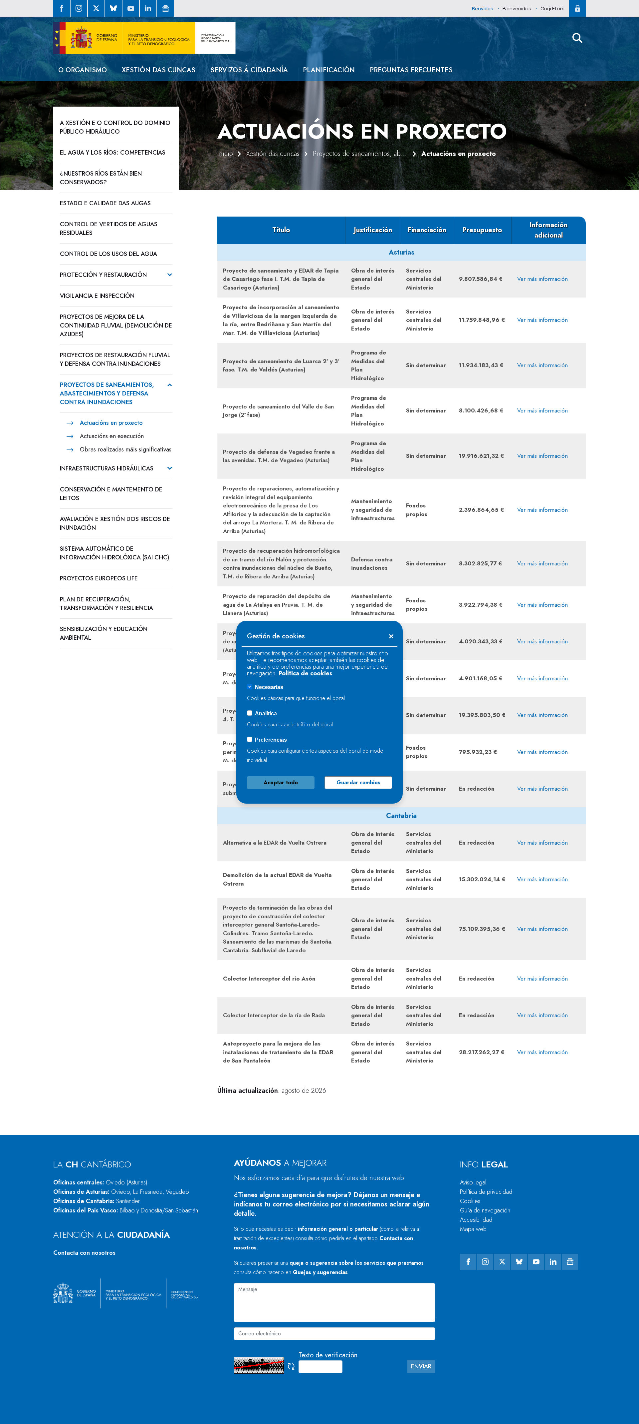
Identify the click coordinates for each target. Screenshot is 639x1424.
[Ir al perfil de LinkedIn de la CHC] (148, 8)
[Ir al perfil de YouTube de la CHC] (130, 8)
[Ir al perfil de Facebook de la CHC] (61, 8)
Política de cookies (305, 673)
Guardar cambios (358, 782)
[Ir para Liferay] (144, 38)
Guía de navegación (485, 1210)
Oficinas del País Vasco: (125, 1210)
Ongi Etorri (552, 8)
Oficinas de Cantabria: (96, 1201)
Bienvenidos (517, 8)
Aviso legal (473, 1182)
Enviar (421, 1366)
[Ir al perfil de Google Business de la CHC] (165, 8)
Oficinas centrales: (100, 1182)
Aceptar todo (281, 782)
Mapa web (473, 1229)
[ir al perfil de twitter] (96, 8)
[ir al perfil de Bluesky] (113, 8)
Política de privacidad (486, 1191)
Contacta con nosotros (84, 1252)
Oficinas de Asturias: (121, 1191)
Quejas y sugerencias (320, 1272)
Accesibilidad (476, 1219)
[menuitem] (82, 70)
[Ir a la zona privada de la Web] (577, 8)
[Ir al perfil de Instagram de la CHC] (79, 8)
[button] (577, 38)
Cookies (470, 1201)
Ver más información (542, 279)
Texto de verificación (328, 1355)
